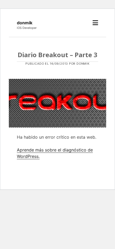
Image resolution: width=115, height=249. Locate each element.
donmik (24, 22)
